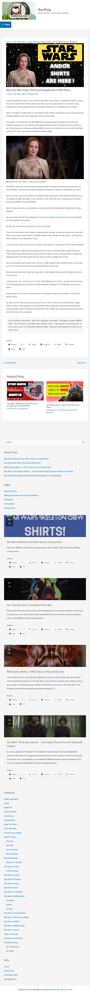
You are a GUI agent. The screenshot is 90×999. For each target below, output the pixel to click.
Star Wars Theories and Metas (16, 917)
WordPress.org (10, 979)
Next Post (82, 363)
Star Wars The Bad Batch (14, 896)
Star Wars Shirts (19, 94)
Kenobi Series (9, 820)
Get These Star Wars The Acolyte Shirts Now (22, 463)
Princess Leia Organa (13, 833)
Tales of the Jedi (11, 934)
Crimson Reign (12, 871)
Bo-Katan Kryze (12, 947)
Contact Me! (9, 504)
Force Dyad (8, 816)
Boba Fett (8, 807)
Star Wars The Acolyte (13, 892)
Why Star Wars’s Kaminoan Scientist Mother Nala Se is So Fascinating (32, 475)
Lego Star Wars (10, 824)
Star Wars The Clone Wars (15, 913)
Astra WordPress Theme (62, 989)
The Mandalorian (11, 942)
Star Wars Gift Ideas (12, 879)
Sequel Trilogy (10, 837)
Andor (9, 94)
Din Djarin (10, 951)
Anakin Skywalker (11, 799)
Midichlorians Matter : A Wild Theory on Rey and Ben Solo (27, 467)
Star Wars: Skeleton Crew (14, 926)
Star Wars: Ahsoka (11, 921)
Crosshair (10, 900)
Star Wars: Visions (11, 930)
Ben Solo (10, 841)
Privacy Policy (9, 508)
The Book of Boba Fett (66, 410)
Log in (6, 966)
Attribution (8, 499)
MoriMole (44, 9)
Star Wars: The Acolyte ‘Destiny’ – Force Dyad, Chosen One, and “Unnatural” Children (38, 471)
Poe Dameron (11, 850)
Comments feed (11, 975)
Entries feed (9, 971)
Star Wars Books (11, 858)
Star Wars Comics (11, 866)
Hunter (9, 905)
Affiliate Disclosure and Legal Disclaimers (21, 495)
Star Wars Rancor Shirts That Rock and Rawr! (62, 406)
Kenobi (59, 217)
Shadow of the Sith (14, 862)
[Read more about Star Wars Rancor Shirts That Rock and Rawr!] (64, 391)
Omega (9, 909)
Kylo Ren (9, 845)
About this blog (10, 491)
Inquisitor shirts (18, 220)
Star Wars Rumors (11, 883)
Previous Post (9, 363)
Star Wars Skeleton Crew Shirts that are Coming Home (26, 459)
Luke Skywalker (10, 828)
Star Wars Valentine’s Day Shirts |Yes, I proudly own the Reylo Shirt (23, 404)
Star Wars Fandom (11, 875)
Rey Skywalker (12, 854)
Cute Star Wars (10, 812)
